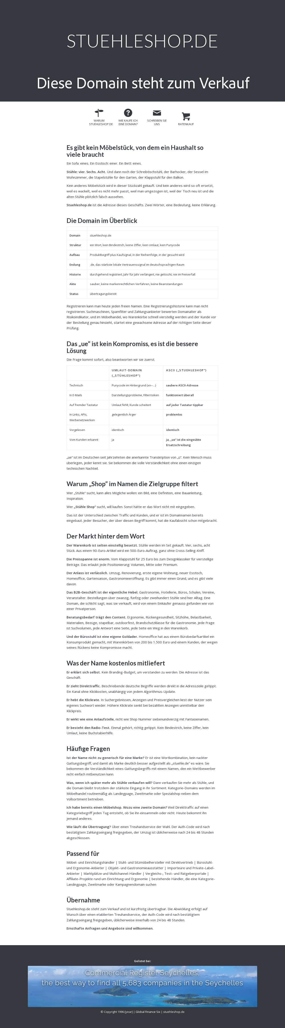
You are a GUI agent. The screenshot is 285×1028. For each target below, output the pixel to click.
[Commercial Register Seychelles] (142, 986)
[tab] (99, 119)
